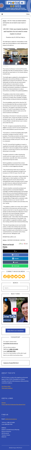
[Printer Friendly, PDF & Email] (23, 243)
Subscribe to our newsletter (15, 330)
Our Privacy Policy (6, 386)
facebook (16, 255)
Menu (27, 14)
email (16, 262)
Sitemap (4, 402)
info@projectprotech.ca (11, 419)
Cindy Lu (23, 37)
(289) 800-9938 (11, 351)
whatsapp (16, 266)
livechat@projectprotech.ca (10, 343)
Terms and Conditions (7, 388)
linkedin (16, 258)
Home (4, 20)
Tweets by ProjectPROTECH (11, 363)
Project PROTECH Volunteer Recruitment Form (13, 404)
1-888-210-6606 (13, 349)
